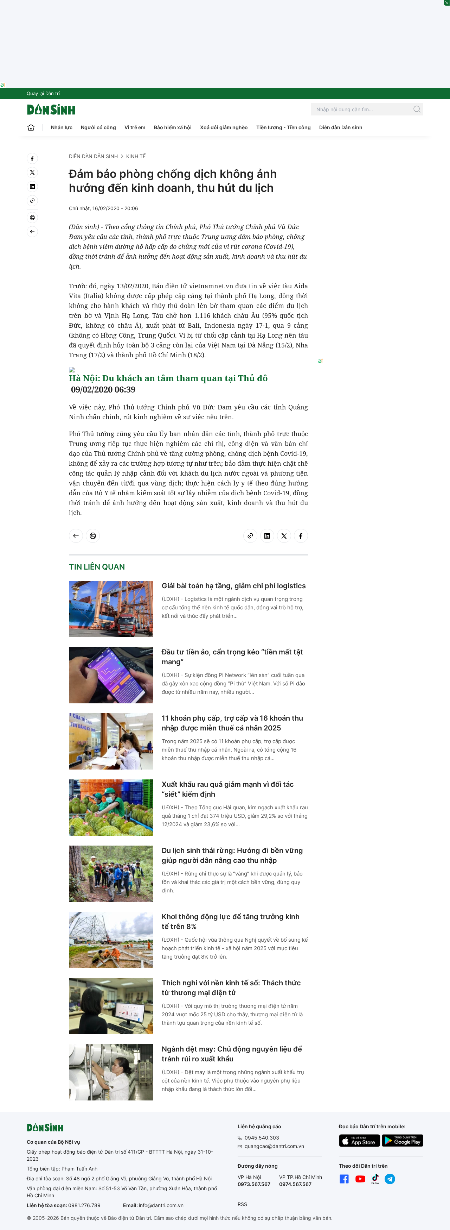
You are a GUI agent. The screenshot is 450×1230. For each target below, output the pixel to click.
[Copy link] (32, 200)
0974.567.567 (295, 1184)
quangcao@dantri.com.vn (274, 1146)
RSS (242, 1204)
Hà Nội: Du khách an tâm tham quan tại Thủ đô (168, 378)
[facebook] (32, 158)
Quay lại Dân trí (43, 93)
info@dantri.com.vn (161, 1205)
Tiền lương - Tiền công (283, 127)
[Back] (32, 231)
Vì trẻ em (135, 127)
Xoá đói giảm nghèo (224, 127)
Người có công (98, 127)
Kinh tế (136, 156)
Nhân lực (61, 127)
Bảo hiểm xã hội (173, 127)
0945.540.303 (262, 1138)
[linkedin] (32, 186)
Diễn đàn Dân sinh (340, 127)
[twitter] (32, 172)
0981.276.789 (84, 1205)
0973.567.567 (254, 1184)
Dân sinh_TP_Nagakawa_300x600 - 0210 (371, 161)
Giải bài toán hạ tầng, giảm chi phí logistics (234, 586)
